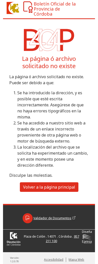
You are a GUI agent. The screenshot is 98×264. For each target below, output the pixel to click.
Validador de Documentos (52, 218)
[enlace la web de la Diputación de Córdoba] (10, 8)
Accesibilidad (53, 259)
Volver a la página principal (49, 187)
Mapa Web (76, 259)
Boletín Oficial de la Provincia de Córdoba (55, 8)
